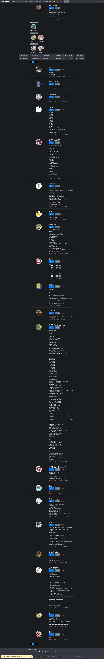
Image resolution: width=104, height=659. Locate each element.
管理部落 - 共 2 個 (34, 33)
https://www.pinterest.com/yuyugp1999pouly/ (63, 298)
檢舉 (63, 8)
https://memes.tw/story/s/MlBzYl (56, 510)
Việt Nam (49, 652)
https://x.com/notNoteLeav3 (59, 295)
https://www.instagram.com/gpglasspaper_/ (59, 297)
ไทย (53, 652)
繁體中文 (29, 650)
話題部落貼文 (47, 58)
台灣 (29, 652)
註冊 (102, 1)
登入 (99, 1)
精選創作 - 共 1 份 (34, 22)
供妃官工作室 (33, 41)
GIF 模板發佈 (58, 55)
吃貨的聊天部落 (41, 41)
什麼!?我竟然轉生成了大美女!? (36, 52)
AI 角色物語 (60, 1)
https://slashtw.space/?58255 (63, 590)
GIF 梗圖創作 (69, 55)
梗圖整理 (47, 55)
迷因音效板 (45, 1)
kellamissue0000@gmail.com (58, 582)
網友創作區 (19, 1)
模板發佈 (25, 55)
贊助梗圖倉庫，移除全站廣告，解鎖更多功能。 (16, 656)
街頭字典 (31, 1)
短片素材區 (53, 1)
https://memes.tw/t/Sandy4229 (63, 513)
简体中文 (34, 650)
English (38, 650)
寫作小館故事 (58, 58)
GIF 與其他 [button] (25, 1)
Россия (56, 652)
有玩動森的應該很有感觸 (35, 30)
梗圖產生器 (13, 1)
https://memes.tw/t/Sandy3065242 (64, 515)
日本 (40, 652)
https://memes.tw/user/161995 (63, 604)
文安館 (40, 52)
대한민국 (44, 652)
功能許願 (40, 1)
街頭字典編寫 (36, 58)
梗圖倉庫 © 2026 (22, 655)
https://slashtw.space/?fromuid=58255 (64, 588)
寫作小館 (36, 1)
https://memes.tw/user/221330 (58, 129)
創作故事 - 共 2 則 (34, 43)
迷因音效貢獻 (69, 58)
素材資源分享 (25, 58)
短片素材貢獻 (81, 58)
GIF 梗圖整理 (81, 55)
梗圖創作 (36, 55)
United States (35, 652)
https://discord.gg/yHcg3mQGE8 (56, 537)
